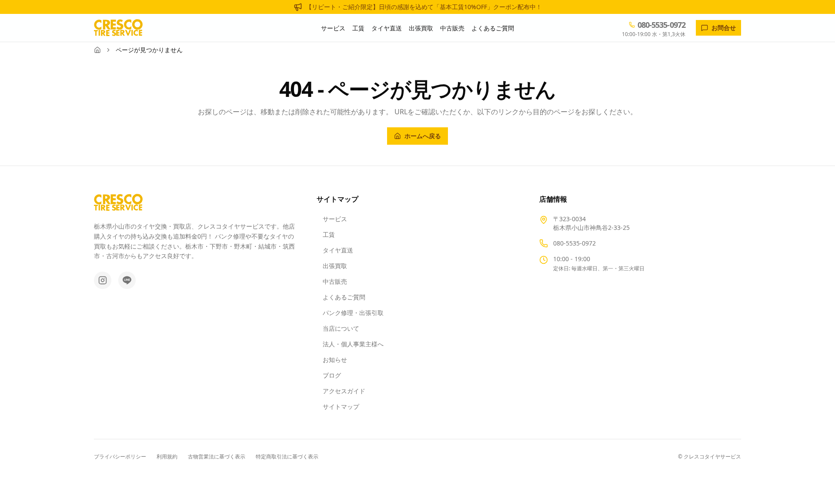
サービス (333, 28)
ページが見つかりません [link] (149, 50)
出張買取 (421, 28)
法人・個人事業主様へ (353, 344)
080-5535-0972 (574, 243)
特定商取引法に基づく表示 (287, 456)
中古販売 (452, 28)
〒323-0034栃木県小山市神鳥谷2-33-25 (591, 223)
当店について (341, 328)
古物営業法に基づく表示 (216, 456)
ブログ (332, 375)
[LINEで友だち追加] (127, 280)
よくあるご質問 (492, 28)
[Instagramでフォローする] (102, 280)
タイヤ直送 (386, 28)
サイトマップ (341, 406)
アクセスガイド (344, 391)
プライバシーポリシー (120, 456)
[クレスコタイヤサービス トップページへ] (118, 28)
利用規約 (167, 456)
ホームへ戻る (422, 136)
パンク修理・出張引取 (353, 313)
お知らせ (335, 359)
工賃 (358, 28)
